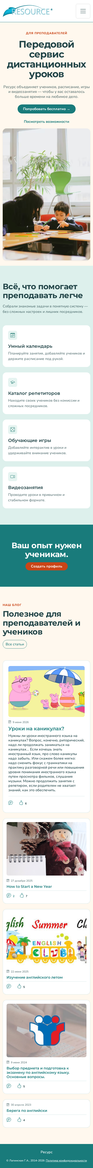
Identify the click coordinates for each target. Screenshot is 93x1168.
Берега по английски (27, 1110)
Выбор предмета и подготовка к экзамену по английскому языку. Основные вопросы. (38, 1072)
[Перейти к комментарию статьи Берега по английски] (9, 1119)
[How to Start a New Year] (46, 848)
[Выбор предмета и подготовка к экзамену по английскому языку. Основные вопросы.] (46, 1030)
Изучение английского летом (35, 977)
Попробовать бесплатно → (46, 108)
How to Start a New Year (29, 886)
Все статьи (15, 644)
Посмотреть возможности (46, 121)
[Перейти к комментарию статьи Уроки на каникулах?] (11, 803)
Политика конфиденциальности (66, 1160)
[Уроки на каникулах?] (46, 691)
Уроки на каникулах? (36, 728)
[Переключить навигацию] (83, 11)
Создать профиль (46, 566)
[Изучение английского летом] (46, 939)
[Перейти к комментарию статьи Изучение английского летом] (9, 986)
